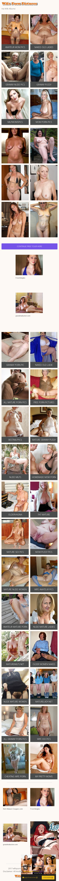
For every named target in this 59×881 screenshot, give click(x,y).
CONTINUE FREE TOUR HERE (29, 246)
